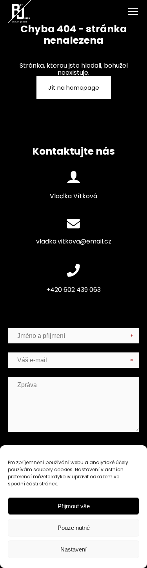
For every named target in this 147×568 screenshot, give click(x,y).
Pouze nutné (74, 527)
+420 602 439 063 (73, 289)
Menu (123, 12)
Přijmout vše (74, 506)
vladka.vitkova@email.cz (73, 241)
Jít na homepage (73, 87)
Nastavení (73, 549)
